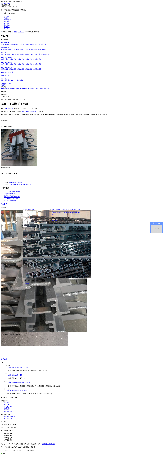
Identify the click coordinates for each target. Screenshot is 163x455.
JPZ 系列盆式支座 (40, 49)
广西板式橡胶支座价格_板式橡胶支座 (19, 184)
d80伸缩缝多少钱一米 (10, 195)
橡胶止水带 (4, 80)
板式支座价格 (8, 406)
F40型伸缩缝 (12, 59)
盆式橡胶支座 (5, 47)
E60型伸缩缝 (28, 64)
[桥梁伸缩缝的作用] (57, 277)
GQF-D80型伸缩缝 (6, 67)
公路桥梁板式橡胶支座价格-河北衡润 (18, 383)
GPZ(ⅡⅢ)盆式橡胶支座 (27, 88)
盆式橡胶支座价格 (9, 416)
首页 (15, 32)
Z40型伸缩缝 (20, 59)
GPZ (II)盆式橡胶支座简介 (12, 191)
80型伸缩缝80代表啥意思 (11, 193)
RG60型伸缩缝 (37, 64)
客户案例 (7, 23)
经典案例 (4, 204)
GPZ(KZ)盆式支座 (29, 49)
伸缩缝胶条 (20, 80)
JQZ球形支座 (36, 54)
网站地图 (3, 3)
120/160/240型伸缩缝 (7, 72)
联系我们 (9, 3)
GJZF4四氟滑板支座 (40, 44)
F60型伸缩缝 (12, 64)
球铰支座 (3, 54)
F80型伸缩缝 (12, 69)
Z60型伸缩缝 (20, 64)
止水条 (10, 80)
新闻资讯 (7, 25)
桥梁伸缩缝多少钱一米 (15, 182)
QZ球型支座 (28, 54)
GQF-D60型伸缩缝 (6, 62)
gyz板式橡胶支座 (6, 44)
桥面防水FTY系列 (6, 83)
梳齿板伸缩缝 (5, 75)
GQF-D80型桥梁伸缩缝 (29, 111)
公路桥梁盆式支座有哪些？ (15, 375)
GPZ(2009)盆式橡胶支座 (42, 88)
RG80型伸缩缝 (37, 69)
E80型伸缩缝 (28, 69)
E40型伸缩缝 (28, 59)
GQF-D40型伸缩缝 (6, 57)
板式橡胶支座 (8, 20)
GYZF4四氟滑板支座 (27, 44)
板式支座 (7, 402)
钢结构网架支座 (19, 54)
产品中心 (7, 18)
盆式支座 (7, 21)
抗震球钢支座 (10, 54)
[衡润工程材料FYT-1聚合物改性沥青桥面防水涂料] (66, 214)
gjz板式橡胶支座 (16, 44)
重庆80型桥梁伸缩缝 (10, 200)
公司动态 (21, 32)
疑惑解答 (4, 359)
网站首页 (7, 16)
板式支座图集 (8, 411)
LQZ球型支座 (45, 54)
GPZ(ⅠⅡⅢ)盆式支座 (6, 49)
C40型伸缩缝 (4, 59)
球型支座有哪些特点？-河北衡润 (17, 390)
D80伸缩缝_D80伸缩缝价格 (12, 197)
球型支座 (3, 52)
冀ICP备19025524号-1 (48, 444)
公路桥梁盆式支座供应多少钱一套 (17, 367)
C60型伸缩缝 (4, 64)
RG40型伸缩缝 (37, 59)
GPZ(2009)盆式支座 (18, 49)
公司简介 (7, 27)
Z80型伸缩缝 (20, 69)
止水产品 (3, 78)
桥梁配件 (3, 85)
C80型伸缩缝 (4, 69)
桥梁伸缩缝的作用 (28, 209)
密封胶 (14, 80)
